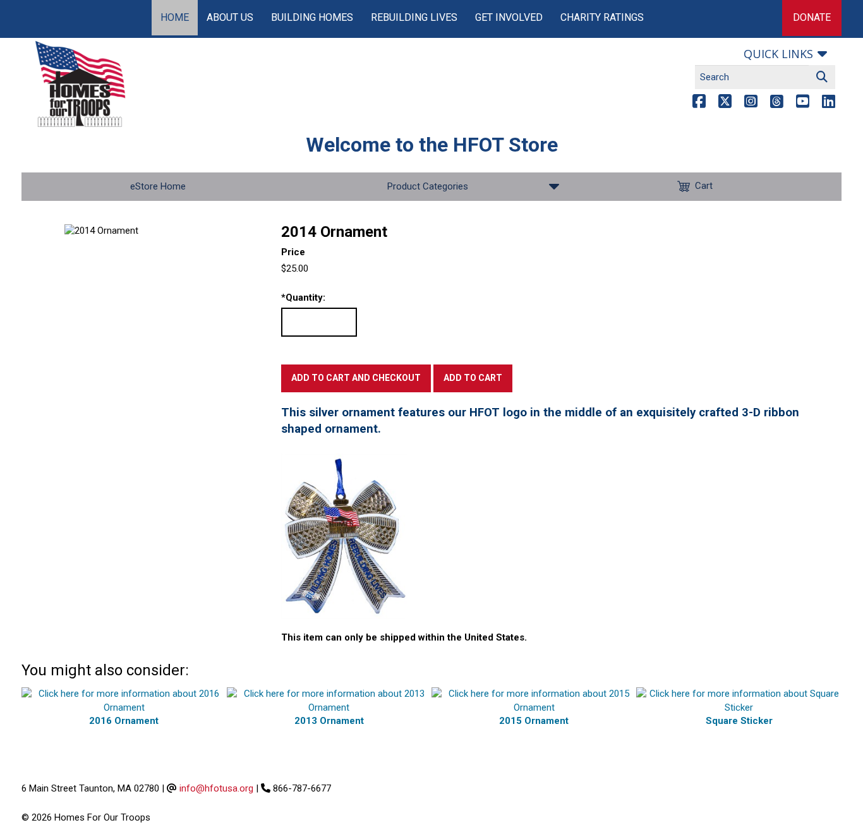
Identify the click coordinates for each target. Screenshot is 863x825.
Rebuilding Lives (414, 17)
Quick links (778, 53)
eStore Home (158, 186)
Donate (812, 17)
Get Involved (509, 17)
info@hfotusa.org (216, 788)
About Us (230, 17)
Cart (704, 185)
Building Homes (312, 17)
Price (293, 252)
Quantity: (303, 297)
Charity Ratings (602, 17)
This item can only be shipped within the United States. (404, 637)
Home (174, 17)
